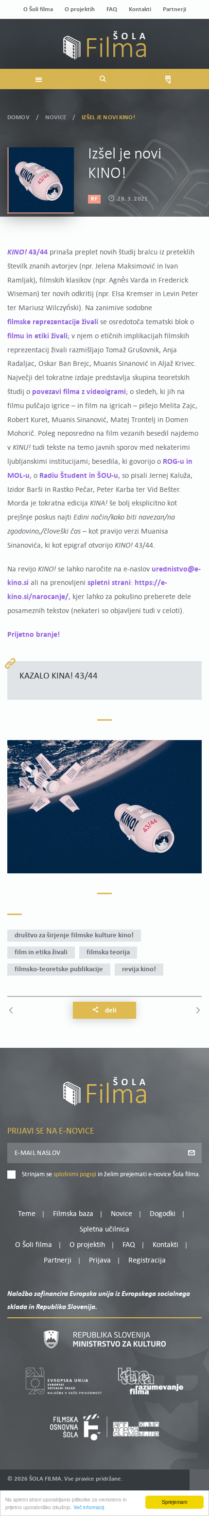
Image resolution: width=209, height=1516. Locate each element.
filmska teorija (108, 952)
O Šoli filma (38, 9)
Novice (55, 117)
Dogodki (162, 1214)
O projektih (80, 9)
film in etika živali (41, 952)
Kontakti (140, 9)
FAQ (111, 9)
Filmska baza (73, 1214)
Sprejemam (174, 1501)
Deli (110, 1010)
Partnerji (174, 9)
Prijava (100, 1260)
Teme (26, 1214)
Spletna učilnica (104, 1229)
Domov (18, 117)
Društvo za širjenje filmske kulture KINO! (74, 935)
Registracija (147, 1260)
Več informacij (88, 1507)
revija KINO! (139, 969)
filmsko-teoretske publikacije (59, 969)
